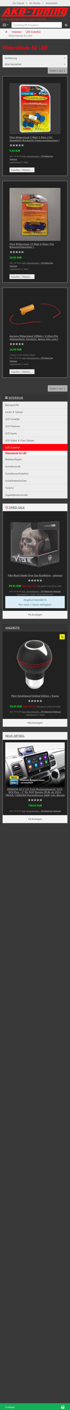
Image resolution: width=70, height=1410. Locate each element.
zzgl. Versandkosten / (41, 591)
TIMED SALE (16, 507)
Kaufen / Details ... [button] (22, 170)
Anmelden (52, 3)
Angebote (12, 628)
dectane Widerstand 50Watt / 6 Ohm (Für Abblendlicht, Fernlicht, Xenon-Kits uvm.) (34, 337)
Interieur (15, 398)
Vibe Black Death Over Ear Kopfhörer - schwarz (35, 575)
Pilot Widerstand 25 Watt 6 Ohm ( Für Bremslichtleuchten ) (32, 245)
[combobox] (35, 58)
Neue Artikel (15, 736)
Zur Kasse (18, 3)
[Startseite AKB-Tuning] (35, 13)
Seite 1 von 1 (57, 70)
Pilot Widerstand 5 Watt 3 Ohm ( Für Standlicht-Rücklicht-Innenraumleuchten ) (34, 139)
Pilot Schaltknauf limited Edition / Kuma (35, 696)
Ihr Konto (34, 3)
